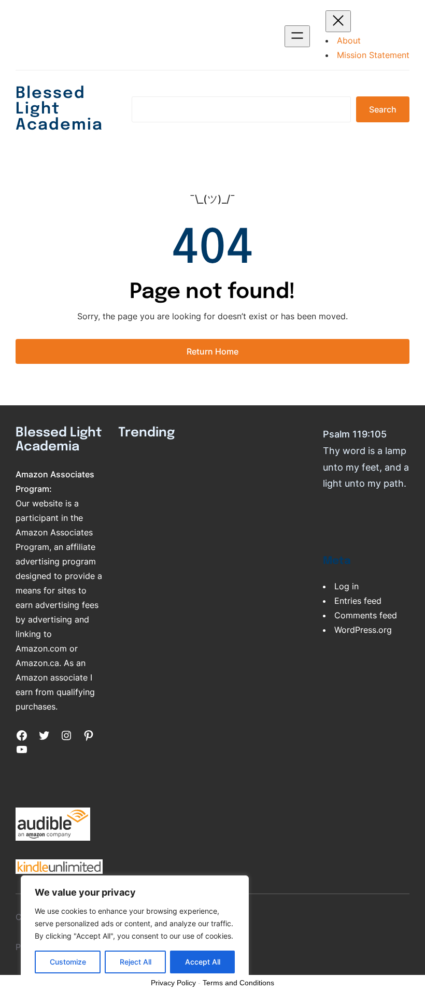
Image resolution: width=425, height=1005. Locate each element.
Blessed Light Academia (59, 109)
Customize (68, 961)
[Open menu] (297, 36)
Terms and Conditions (238, 983)
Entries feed (357, 601)
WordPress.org (363, 630)
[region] (135, 929)
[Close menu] (338, 21)
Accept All (202, 961)
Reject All (135, 961)
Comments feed (365, 615)
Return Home (212, 351)
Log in (346, 586)
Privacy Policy (173, 983)
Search (382, 109)
